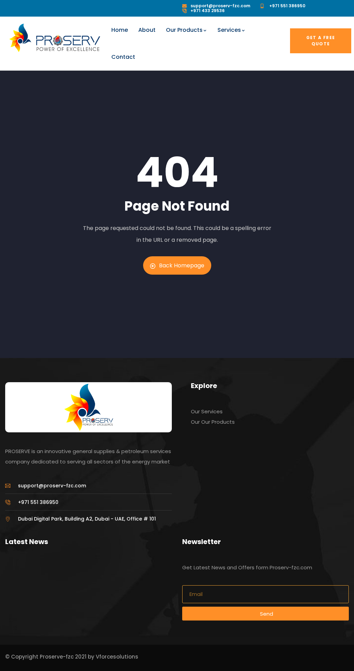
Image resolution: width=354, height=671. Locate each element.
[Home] (20, 38)
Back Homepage (181, 265)
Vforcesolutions (117, 656)
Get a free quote (320, 41)
